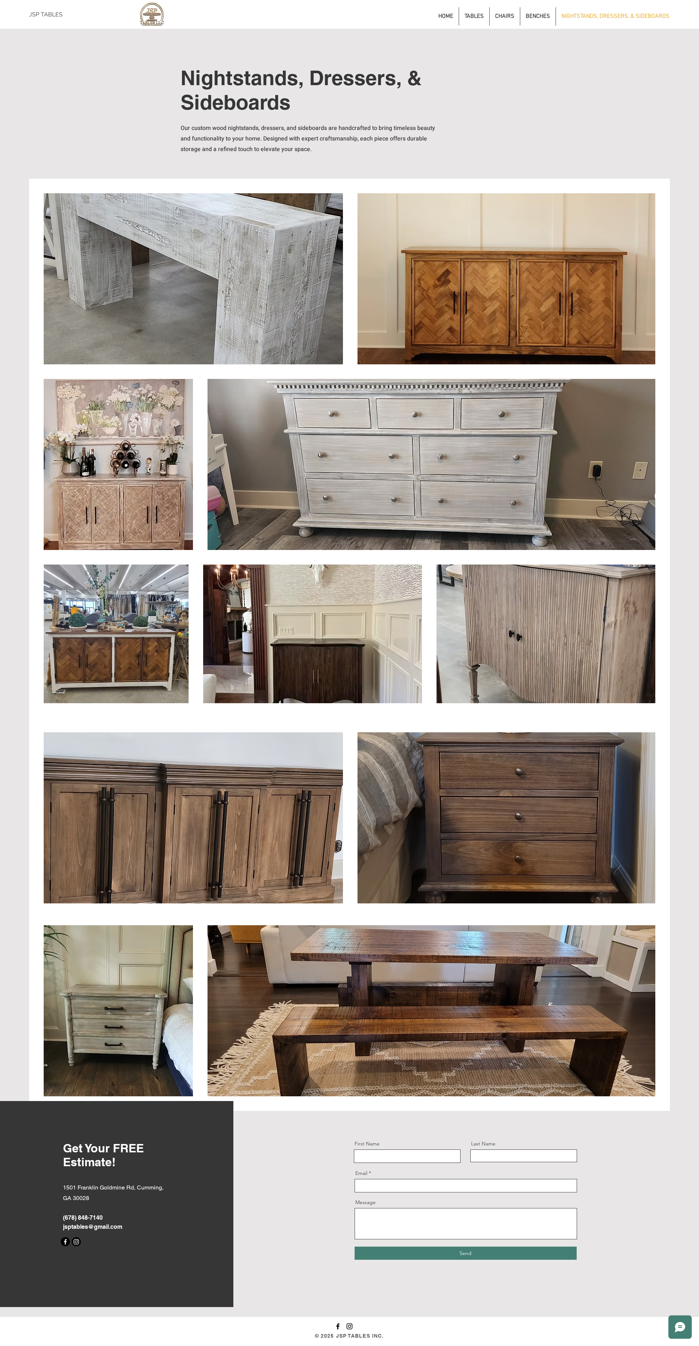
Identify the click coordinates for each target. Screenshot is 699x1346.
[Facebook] (65, 1241)
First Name (367, 1143)
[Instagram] (76, 1241)
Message (365, 1202)
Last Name (483, 1143)
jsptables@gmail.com (92, 1226)
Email (361, 1173)
